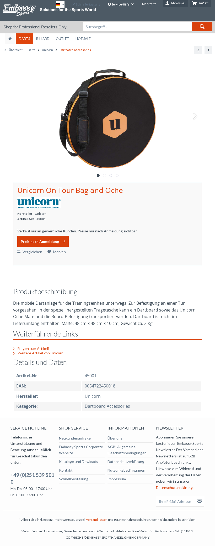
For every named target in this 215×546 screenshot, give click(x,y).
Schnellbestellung (73, 479)
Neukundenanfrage (75, 438)
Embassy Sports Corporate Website (81, 450)
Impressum (117, 479)
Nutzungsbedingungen (126, 470)
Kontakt (66, 470)
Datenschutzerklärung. (175, 487)
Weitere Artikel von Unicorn (40, 353)
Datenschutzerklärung (126, 461)
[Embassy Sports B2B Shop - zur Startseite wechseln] (19, 10)
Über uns (115, 438)
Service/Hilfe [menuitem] (120, 4)
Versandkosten (97, 520)
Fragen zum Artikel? (33, 348)
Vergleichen (32, 251)
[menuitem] (147, 26)
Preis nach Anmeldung (40, 241)
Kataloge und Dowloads (78, 461)
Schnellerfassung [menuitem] (87, 4)
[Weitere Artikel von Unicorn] (39, 202)
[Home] (10, 38)
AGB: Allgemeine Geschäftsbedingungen (127, 450)
